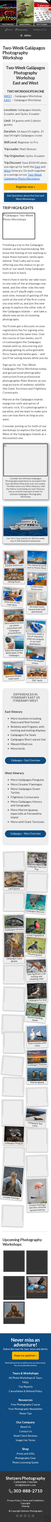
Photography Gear (25, 1458)
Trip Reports (25, 1386)
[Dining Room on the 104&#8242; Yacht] (37, 671)
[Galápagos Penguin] (14, 859)
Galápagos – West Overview (25, 833)
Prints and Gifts (25, 1453)
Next (45, 13)
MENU (27, 35)
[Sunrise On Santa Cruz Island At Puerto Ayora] (37, 1057)
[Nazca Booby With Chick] (37, 1034)
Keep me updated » (25, 1355)
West (7, 170)
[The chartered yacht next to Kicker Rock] (37, 557)
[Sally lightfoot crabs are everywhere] (14, 1039)
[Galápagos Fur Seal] (37, 991)
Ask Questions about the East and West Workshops (25, 197)
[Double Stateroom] (14, 557)
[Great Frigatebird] (36, 926)
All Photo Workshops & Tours (25, 1377)
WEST (8, 96)
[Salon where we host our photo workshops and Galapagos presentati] (14, 615)
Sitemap (25, 1506)
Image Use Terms (25, 1440)
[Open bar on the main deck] (13, 594)
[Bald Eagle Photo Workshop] (14, 1258)
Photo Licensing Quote (25, 1462)
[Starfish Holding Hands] (36, 1009)
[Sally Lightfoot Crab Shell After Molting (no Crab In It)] (14, 995)
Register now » (25, 186)
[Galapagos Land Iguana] (14, 945)
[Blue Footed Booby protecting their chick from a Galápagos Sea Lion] (12, 1107)
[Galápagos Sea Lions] (36, 1115)
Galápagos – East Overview (25, 760)
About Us (25, 1426)
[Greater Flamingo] (37, 881)
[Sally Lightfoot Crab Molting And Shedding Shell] (36, 966)
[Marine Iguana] (35, 945)
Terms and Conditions (32, 1500)
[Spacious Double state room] (13, 668)
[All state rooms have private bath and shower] (37, 598)
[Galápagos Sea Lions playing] (13, 1213)
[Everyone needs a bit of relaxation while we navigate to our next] (36, 626)
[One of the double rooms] (36, 652)
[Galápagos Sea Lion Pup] (37, 859)
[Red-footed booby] (14, 1155)
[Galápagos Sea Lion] (35, 902)
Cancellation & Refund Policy (25, 1391)
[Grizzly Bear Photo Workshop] (14, 1310)
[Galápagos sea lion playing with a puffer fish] (37, 1136)
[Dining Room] (14, 574)
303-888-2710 (27, 1490)
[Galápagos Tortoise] (14, 922)
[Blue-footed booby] (14, 900)
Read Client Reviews (25, 1435)
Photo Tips (25, 1413)
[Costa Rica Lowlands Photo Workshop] (37, 1258)
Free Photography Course (25, 1404)
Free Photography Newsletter (25, 1408)
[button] (48, 2)
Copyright (25, 1503)
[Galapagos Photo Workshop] (37, 1285)
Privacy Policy (14, 1500)
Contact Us (25, 1431)
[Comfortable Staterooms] (37, 579)
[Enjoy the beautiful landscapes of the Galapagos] (14, 642)
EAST (7, 100)
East (37, 166)
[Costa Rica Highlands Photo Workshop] (14, 1284)
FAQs (25, 1382)
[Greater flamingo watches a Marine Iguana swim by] (37, 1191)
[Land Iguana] (14, 879)
